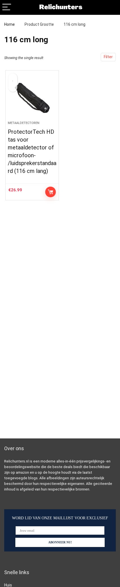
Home (9, 24)
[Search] (111, 7)
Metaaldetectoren (23, 123)
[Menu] (6, 7)
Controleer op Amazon (50, 192)
